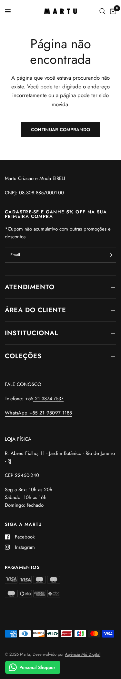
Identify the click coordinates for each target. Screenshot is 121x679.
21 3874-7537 (48, 398)
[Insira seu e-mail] (109, 255)
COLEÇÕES (23, 356)
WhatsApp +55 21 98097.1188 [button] (38, 413)
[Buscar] (102, 11)
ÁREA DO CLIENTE (35, 310)
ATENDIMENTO (30, 287)
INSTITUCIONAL (31, 333)
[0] (112, 11)
